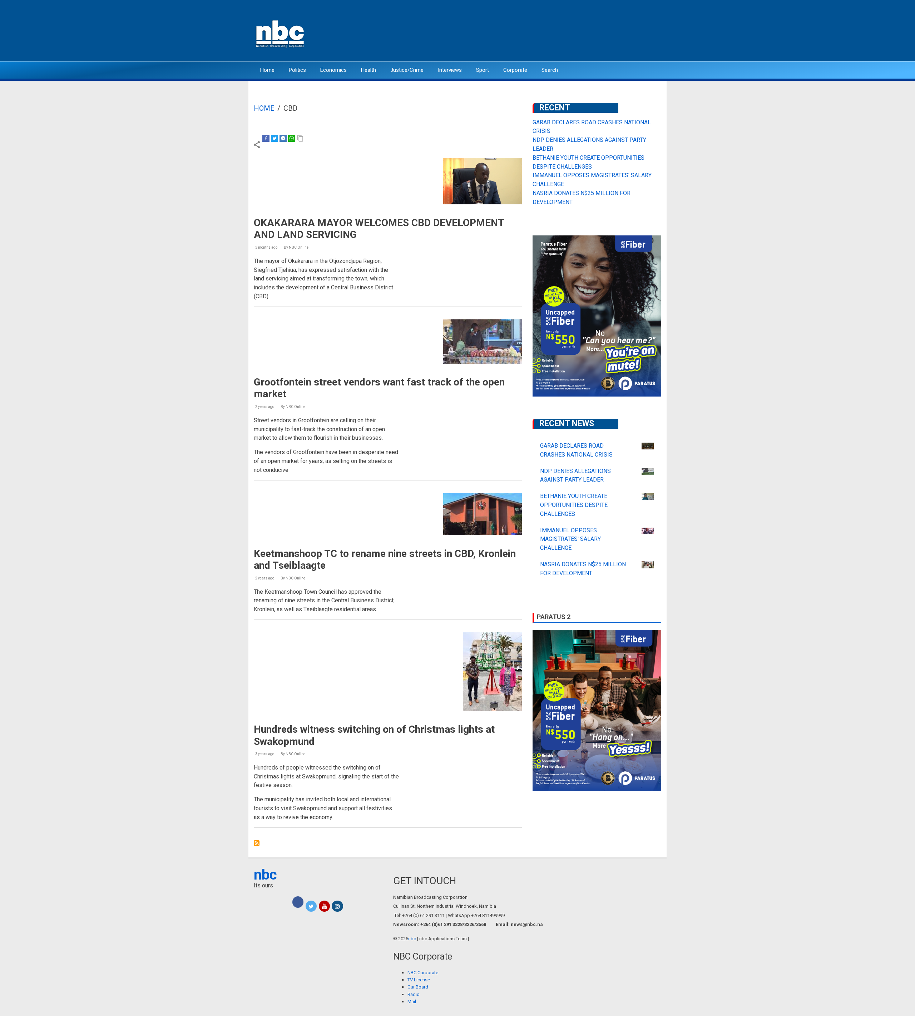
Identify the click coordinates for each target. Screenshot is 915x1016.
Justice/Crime (407, 70)
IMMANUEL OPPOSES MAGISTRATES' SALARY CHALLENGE (570, 539)
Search (549, 70)
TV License (418, 979)
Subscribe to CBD (256, 843)
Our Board (417, 987)
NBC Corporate (422, 972)
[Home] (280, 33)
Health (368, 70)
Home (267, 70)
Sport (482, 70)
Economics (333, 70)
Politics (297, 70)
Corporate (515, 70)
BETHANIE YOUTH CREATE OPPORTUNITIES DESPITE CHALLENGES (574, 505)
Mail (411, 1001)
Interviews (450, 70)
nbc (265, 874)
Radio (413, 994)
